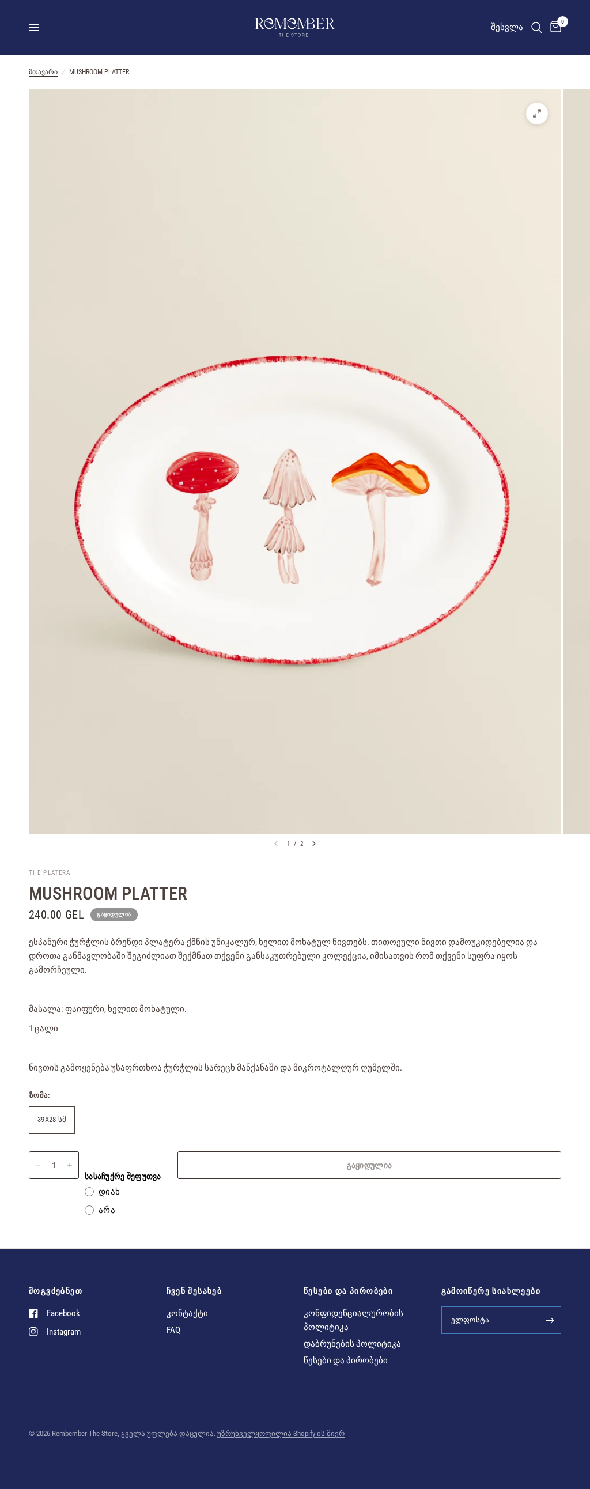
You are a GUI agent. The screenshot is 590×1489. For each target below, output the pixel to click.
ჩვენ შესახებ (194, 1291)
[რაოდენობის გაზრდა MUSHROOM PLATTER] (69, 1165)
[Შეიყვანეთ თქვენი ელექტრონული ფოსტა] (549, 1320)
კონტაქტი (187, 1313)
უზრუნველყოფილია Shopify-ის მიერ (281, 1433)
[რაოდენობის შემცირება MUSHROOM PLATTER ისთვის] (38, 1165)
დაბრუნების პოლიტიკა (352, 1344)
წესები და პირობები (348, 1291)
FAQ (173, 1330)
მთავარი (43, 72)
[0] (553, 27)
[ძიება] (536, 27)
